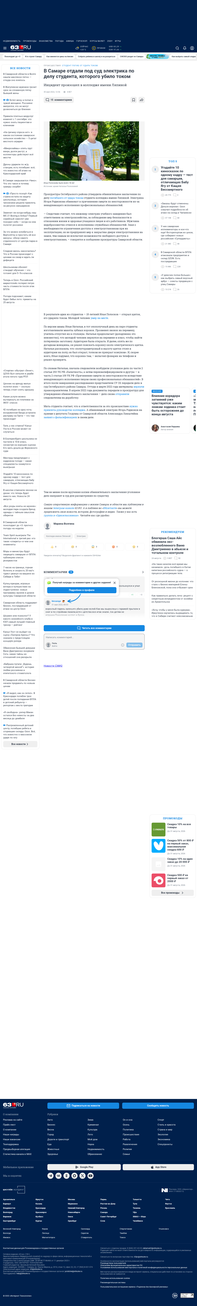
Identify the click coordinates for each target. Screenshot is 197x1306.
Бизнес (51, 1124)
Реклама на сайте (12, 1119)
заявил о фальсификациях (60, 417)
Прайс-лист (9, 1124)
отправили (122, 394)
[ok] (66, 1176)
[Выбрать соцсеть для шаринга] (142, 100)
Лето (90, 1134)
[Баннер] (157, 56)
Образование (95, 1154)
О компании (9, 1129)
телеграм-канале (63, 508)
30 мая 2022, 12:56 (52, 92)
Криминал (93, 1124)
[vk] (58, 1176)
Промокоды (29, 41)
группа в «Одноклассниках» (61, 515)
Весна (50, 1129)
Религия (127, 1149)
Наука (91, 1144)
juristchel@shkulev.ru (73, 1271)
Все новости (20, 68)
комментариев (61, 99)
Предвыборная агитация (16, 1149)
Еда (49, 1144)
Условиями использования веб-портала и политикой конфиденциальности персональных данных (143, 1267)
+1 (132, 595)
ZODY (110, 41)
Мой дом (92, 1139)
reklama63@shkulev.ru (152, 1248)
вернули (139, 386)
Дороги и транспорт (58, 1139)
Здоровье (52, 1154)
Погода (59, 41)
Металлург (56, 601)
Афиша (70, 41)
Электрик (81, 536)
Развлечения (130, 1144)
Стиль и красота (166, 1124)
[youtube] (90, 1176)
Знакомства (46, 41)
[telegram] (50, 1176)
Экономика (164, 1139)
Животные (53, 1149)
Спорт (161, 1119)
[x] (82, 1176)
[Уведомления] (184, 48)
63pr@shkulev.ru (141, 1257)
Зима (90, 1119)
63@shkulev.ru (36, 1269)
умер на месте (99, 318)
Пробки (99, 48)
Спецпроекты (165, 1144)
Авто (50, 1119)
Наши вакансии (11, 1139)
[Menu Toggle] (5, 48)
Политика (128, 1129)
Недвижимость (12, 41)
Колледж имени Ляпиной (58, 536)
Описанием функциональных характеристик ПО (121, 1265)
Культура (92, 1129)
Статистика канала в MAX (17, 1154)
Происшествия (131, 1134)
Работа (126, 1139)
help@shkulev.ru (23, 1273)
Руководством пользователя (113, 1263)
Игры (118, 41)
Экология (163, 1134)
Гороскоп (81, 41)
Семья (126, 1154)
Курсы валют (97, 41)
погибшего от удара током (66, 197)
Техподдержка (11, 1144)
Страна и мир (165, 1129)
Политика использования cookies (115, 1278)
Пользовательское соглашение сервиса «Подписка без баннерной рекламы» (134, 1287)
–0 (141, 595)
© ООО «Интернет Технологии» (17, 1296)
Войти (54, 646)
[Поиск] (177, 48)
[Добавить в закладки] (134, 100)
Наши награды (11, 1134)
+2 (132, 621)
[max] (74, 1176)
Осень (126, 1124)
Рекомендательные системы (112, 1282)
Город (50, 1134)
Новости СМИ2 (53, 665)
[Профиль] (192, 48)
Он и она (127, 1119)
